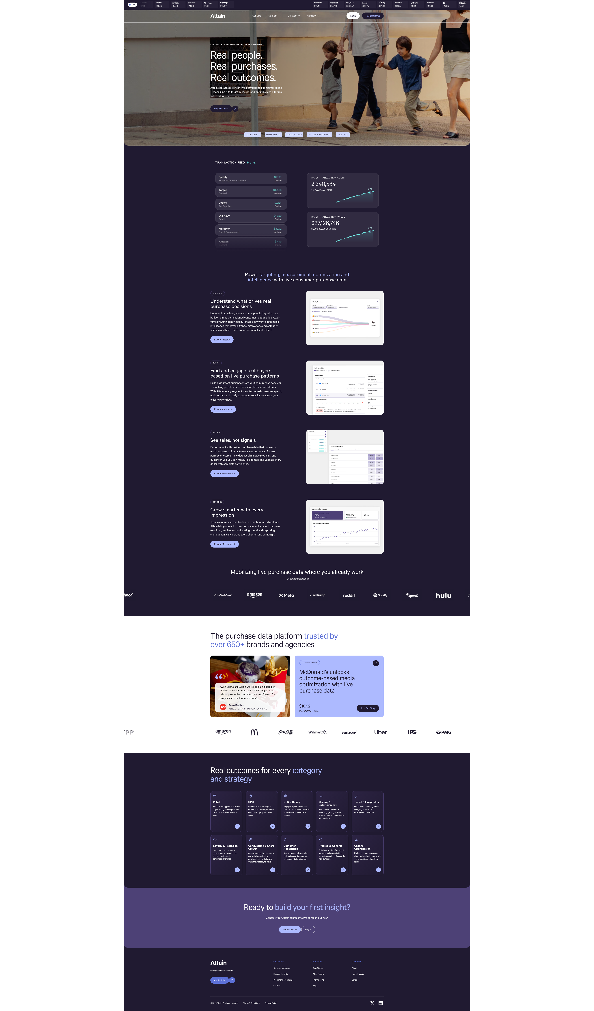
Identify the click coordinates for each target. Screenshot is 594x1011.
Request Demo (373, 15)
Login (353, 15)
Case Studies (318, 968)
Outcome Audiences (281, 968)
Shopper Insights (280, 974)
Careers (355, 980)
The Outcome (318, 980)
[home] (217, 16)
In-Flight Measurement (282, 980)
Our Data (256, 15)
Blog (314, 985)
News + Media (358, 974)
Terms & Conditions (251, 1003)
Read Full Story (368, 708)
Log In (308, 929)
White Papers (318, 974)
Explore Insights (222, 339)
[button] (274, 16)
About (354, 968)
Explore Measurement (224, 473)
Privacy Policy (271, 1003)
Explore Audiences (223, 409)
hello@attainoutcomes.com (221, 970)
